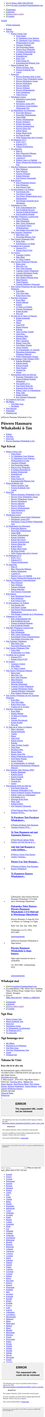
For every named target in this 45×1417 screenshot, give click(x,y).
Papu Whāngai (22, 171)
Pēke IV (19, 151)
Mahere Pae (28, 1082)
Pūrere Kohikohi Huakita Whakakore (25, 792)
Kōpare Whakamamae (25, 119)
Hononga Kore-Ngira (24, 388)
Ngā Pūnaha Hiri (22, 192)
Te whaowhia (16, 149)
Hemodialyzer (21, 56)
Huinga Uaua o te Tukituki (26, 160)
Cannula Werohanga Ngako (27, 273)
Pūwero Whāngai (23, 88)
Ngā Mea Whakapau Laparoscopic (24, 216)
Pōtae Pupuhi (21, 368)
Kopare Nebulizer (23, 122)
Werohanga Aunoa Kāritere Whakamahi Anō (27, 107)
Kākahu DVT (21, 144)
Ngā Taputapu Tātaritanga (21, 232)
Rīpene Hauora (22, 327)
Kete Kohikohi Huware (25, 210)
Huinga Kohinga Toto (24, 67)
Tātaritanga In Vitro (18, 205)
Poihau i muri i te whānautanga (28, 390)
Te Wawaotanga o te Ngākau (22, 189)
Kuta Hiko (20, 291)
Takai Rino (20, 334)
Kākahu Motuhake (23, 361)
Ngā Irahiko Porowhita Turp (27, 230)
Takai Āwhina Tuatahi (25, 332)
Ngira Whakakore (23, 92)
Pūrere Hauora (6, 1084)
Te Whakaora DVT (18, 140)
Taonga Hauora (31, 1086)
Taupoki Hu (21, 370)
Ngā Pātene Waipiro (24, 345)
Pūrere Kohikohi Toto (19, 65)
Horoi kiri (15, 74)
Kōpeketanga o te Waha (25, 244)
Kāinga (9, 29)
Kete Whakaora (22, 185)
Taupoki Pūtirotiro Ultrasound (28, 284)
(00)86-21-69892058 (31, 998)
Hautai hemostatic (23, 318)
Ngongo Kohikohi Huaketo (27, 212)
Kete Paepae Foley (23, 187)
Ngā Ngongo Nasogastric (26, 178)
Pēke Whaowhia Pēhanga (26, 153)
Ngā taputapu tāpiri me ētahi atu (23, 375)
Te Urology (15, 253)
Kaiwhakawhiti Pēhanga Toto (28, 63)
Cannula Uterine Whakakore (27, 271)
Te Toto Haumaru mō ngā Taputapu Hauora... (24, 833)
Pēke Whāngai (22, 169)
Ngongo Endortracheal (25, 126)
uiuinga (14, 936)
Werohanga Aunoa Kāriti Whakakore (25, 517)
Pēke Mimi (20, 257)
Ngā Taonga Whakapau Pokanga (24, 262)
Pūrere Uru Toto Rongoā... (24, 861)
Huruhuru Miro (22, 336)
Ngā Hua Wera (16, 1082)
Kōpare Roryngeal (23, 124)
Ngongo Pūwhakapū (24, 309)
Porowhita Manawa (24, 113)
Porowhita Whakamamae (26, 115)
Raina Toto (20, 58)
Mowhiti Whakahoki (24, 275)
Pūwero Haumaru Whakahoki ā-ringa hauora (21, 951)
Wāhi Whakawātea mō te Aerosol (29, 137)
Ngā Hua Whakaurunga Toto (17, 1050)
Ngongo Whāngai (23, 174)
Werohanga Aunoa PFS (25, 104)
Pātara (18, 323)
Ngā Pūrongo (11, 408)
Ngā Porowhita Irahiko (25, 47)
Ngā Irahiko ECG (23, 384)
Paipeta (19, 305)
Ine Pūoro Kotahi (23, 135)
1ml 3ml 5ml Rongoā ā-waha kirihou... (23, 848)
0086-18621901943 (14, 998)
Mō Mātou (10, 402)
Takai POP (20, 325)
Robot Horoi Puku (23, 296)
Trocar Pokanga (22, 219)
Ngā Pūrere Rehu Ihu (24, 386)
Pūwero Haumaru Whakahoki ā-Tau (20, 441)
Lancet (18, 72)
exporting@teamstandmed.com (24, 986)
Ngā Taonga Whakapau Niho (22, 239)
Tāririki (19, 320)
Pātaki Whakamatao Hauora (27, 356)
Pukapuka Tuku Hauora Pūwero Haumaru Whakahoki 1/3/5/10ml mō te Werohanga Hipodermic (24, 910)
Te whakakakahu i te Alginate (28, 350)
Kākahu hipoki (22, 363)
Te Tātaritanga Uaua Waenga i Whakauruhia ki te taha (28, 41)
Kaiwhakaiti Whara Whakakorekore (23, 227)
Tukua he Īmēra (7, 1093)
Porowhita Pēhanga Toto (26, 237)
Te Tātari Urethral (23, 259)
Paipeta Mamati (22, 302)
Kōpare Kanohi (22, 366)
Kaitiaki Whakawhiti (24, 54)
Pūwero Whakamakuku (25, 90)
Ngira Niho (20, 241)
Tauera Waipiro (22, 347)
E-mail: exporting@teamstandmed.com (27, 5)
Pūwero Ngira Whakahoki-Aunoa (29, 79)
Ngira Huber (21, 36)
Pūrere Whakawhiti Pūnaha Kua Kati (25, 578)
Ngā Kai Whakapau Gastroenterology (26, 167)
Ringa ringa (20, 264)
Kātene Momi (21, 131)
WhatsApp (5, 1095)
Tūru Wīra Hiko (22, 293)
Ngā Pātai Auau (17, 404)
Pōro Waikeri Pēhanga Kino (27, 277)
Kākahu (19, 329)
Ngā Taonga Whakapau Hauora (21, 1087)
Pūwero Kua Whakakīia (25, 49)
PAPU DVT (21, 142)
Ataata (8, 1052)
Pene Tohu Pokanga (24, 268)
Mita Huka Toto (22, 235)
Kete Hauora (16, 180)
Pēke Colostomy (22, 341)
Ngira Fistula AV (22, 61)
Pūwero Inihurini (22, 86)
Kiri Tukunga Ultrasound (26, 397)
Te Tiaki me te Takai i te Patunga (24, 316)
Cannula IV (20, 158)
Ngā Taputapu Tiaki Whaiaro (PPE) (25, 359)
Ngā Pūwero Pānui (21, 1084)
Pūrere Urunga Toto (19, 34)
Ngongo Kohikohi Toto (25, 70)
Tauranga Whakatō (23, 45)
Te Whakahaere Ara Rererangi (23, 110)
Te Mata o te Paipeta (24, 307)
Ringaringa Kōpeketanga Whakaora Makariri (26, 353)
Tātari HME (21, 117)
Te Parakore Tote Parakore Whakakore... (25, 818)
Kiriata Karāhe (22, 311)
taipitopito (21, 936)
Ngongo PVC (21, 248)
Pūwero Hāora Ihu (23, 128)
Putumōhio (10, 411)
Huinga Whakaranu (24, 156)
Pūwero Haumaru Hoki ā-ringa (28, 77)
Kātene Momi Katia (24, 133)
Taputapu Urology (23, 255)
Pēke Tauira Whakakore (25, 223)
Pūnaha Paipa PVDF (24, 250)
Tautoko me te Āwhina (20, 707)
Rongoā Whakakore (16, 1086)
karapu (18, 372)
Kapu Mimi (20, 300)
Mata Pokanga (21, 280)
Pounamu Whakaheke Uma (27, 377)
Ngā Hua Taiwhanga (19, 298)
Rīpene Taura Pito (23, 343)
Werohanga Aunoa (18, 97)
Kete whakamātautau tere (26, 207)
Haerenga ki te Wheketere (16, 1046)
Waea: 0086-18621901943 (22, 3)
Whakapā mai (11, 413)
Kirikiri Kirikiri (22, 395)
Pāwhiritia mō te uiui (9, 1077)
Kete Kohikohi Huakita (25, 214)
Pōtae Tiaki (20, 393)
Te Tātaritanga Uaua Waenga (27, 38)
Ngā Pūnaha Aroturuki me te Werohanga (27, 614)
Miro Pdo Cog (21, 266)
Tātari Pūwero (21, 95)
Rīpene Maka (21, 338)
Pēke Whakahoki (23, 221)
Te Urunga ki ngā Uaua (15, 399)
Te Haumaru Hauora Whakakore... (22, 875)
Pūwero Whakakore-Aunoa (27, 81)
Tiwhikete (15, 406)
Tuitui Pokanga (22, 282)
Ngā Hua (9, 31)
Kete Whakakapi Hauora (26, 183)
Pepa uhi (19, 314)
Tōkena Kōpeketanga (24, 147)
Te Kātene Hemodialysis (25, 52)
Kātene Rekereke (23, 176)
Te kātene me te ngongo (20, 246)
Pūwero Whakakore (24, 83)
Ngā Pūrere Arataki (23, 194)
